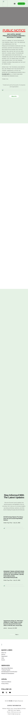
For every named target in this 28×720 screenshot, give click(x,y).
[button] (14, 3)
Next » (17, 634)
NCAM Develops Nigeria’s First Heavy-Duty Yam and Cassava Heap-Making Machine (13, 518)
